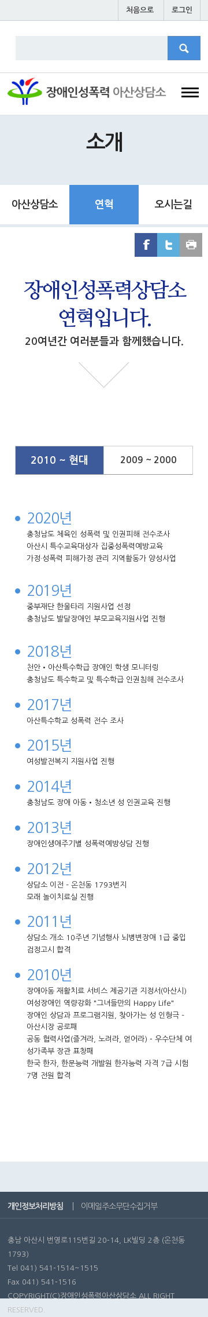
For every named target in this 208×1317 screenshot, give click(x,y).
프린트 (191, 245)
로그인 (182, 10)
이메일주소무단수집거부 (119, 1206)
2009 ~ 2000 (148, 460)
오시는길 (173, 204)
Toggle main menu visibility (190, 95)
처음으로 (140, 10)
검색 (190, 52)
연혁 (104, 204)
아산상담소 (35, 204)
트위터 (168, 245)
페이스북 (146, 245)
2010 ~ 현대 (59, 460)
